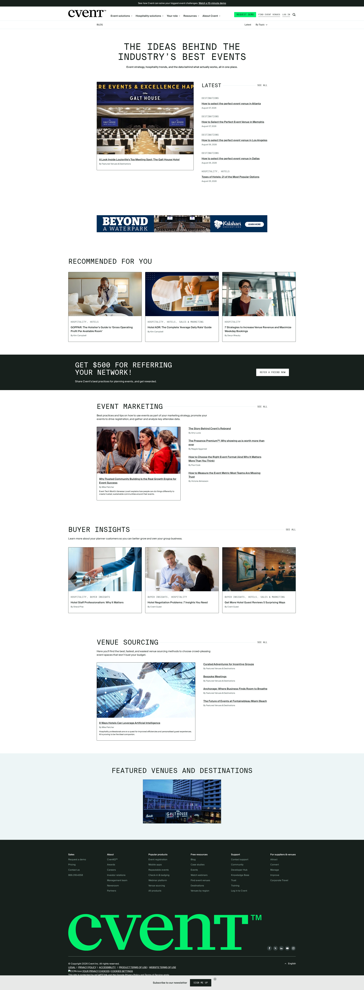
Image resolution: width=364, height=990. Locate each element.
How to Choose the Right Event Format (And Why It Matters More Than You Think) (225, 459)
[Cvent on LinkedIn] (281, 948)
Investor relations (116, 875)
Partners (111, 891)
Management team (117, 880)
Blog (100, 25)
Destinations (197, 886)
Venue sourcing (156, 886)
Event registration (157, 860)
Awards (111, 865)
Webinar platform (157, 880)
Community (237, 865)
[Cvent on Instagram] (293, 948)
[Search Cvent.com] (294, 14)
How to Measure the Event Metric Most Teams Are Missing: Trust (225, 475)
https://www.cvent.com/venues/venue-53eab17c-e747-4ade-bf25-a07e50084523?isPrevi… (182, 223)
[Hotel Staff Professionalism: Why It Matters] (105, 569)
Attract (273, 860)
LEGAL (71, 967)
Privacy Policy (132, 975)
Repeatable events (158, 870)
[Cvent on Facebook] (269, 948)
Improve (274, 875)
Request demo (245, 14)
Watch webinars (199, 875)
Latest (248, 25)
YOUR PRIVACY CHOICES (95, 971)
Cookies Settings (122, 971)
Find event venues (269, 14)
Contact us (74, 870)
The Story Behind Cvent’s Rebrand (210, 428)
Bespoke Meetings (215, 676)
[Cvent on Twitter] (275, 948)
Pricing (72, 865)
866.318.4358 (75, 875)
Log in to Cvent (239, 891)
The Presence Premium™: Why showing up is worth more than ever (226, 443)
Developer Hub (239, 870)
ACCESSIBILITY (107, 967)
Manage (274, 870)
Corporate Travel (279, 880)
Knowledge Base (240, 875)
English (292, 963)
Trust (233, 880)
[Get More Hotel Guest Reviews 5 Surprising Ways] (259, 569)
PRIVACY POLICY (87, 967)
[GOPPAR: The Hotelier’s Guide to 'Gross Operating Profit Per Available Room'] (105, 294)
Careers (111, 870)
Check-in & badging (158, 875)
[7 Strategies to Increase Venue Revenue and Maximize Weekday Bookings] (259, 294)
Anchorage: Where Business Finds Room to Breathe (235, 689)
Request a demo (77, 860)
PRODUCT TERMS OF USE (133, 967)
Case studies (197, 865)
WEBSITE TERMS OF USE (162, 967)
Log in (286, 14)
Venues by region (200, 891)
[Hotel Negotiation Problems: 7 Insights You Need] (182, 569)
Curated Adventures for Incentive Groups (228, 664)
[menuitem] (121, 16)
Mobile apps (155, 865)
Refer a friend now (272, 372)
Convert (274, 865)
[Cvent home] (87, 13)
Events (194, 870)
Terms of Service (154, 975)
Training (235, 886)
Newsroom (113, 886)
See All (262, 85)
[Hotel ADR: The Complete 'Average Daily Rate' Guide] (182, 294)
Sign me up (201, 982)
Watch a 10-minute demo (212, 3)
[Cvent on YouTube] (287, 948)
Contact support (239, 860)
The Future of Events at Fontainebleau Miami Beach (235, 701)
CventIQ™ (112, 860)
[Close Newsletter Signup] (215, 979)
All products (154, 891)
